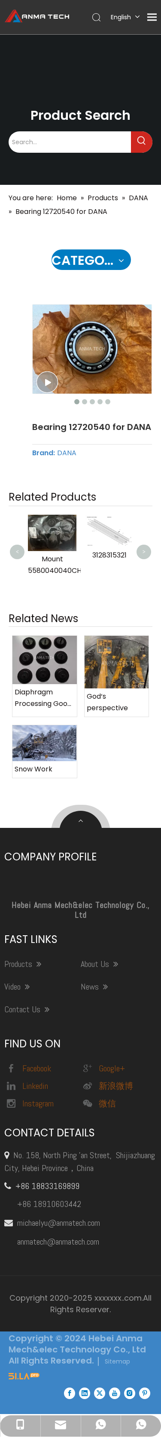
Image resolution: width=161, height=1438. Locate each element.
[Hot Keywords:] (141, 142)
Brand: (43, 453)
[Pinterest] (144, 1393)
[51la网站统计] (24, 1377)
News (91, 986)
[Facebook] (69, 1393)
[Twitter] (99, 1393)
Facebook (36, 1068)
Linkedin (35, 1085)
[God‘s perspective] (117, 662)
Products (19, 964)
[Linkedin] (84, 1393)
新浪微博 (116, 1085)
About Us (96, 964)
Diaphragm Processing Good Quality (43, 698)
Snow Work (33, 769)
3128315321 (109, 555)
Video (13, 986)
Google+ (112, 1068)
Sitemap (117, 1361)
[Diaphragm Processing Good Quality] (44, 660)
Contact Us (23, 1009)
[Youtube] (114, 1393)
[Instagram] (129, 1393)
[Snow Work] (44, 743)
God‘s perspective (107, 702)
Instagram (38, 1103)
